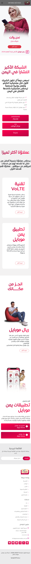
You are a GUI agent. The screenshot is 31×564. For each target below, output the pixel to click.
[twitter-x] (23, 542)
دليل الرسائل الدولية (22, 519)
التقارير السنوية (23, 489)
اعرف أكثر (20, 212)
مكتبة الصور (24, 495)
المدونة (25, 492)
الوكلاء (25, 483)
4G (26, 503)
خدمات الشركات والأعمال (21, 517)
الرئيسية (25, 481)
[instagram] (20, 542)
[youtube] (9, 542)
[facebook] (27, 542)
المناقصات (24, 514)
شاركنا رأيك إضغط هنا (14, 3)
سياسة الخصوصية (15, 558)
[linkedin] (16, 542)
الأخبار (26, 486)
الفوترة (25, 506)
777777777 (24, 535)
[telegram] (13, 542)
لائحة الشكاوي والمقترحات (20, 511)
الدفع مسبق (24, 508)
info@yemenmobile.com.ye (19, 538)
